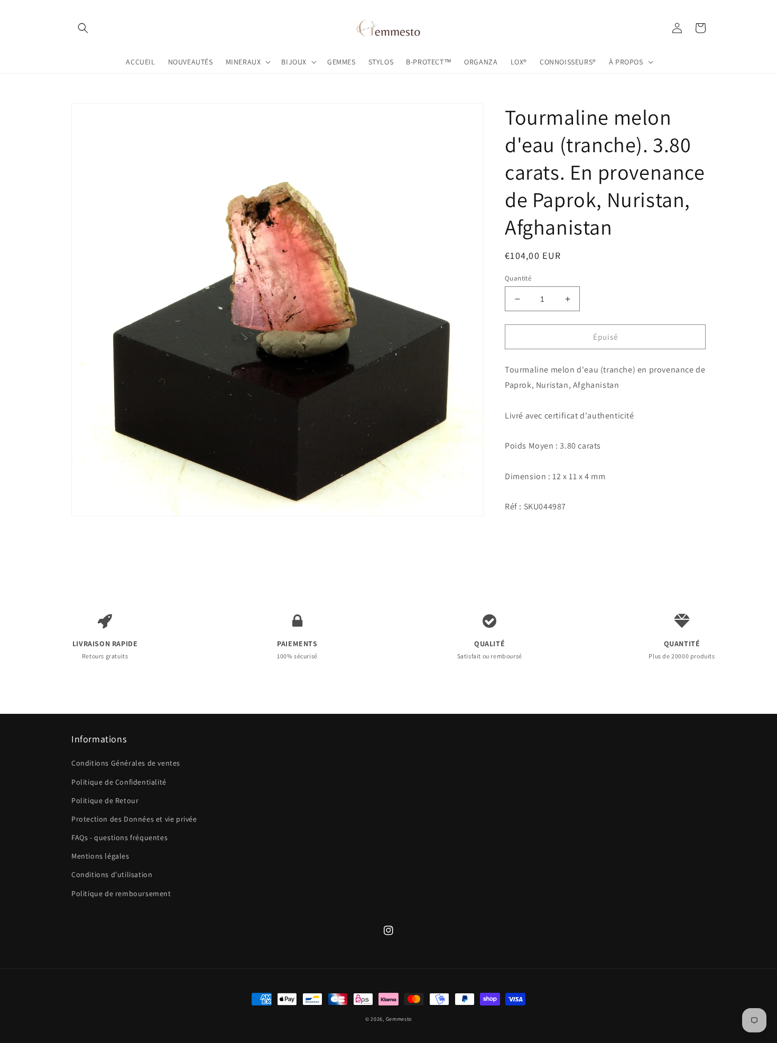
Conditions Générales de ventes (125, 763)
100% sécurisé (297, 649)
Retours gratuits (105, 649)
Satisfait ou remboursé (489, 649)
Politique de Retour (104, 800)
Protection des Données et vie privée (134, 819)
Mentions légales (100, 856)
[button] (83, 28)
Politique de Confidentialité (118, 782)
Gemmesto (399, 1019)
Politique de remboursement (121, 893)
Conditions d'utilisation (111, 874)
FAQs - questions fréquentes (119, 837)
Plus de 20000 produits (682, 649)
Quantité (518, 278)
